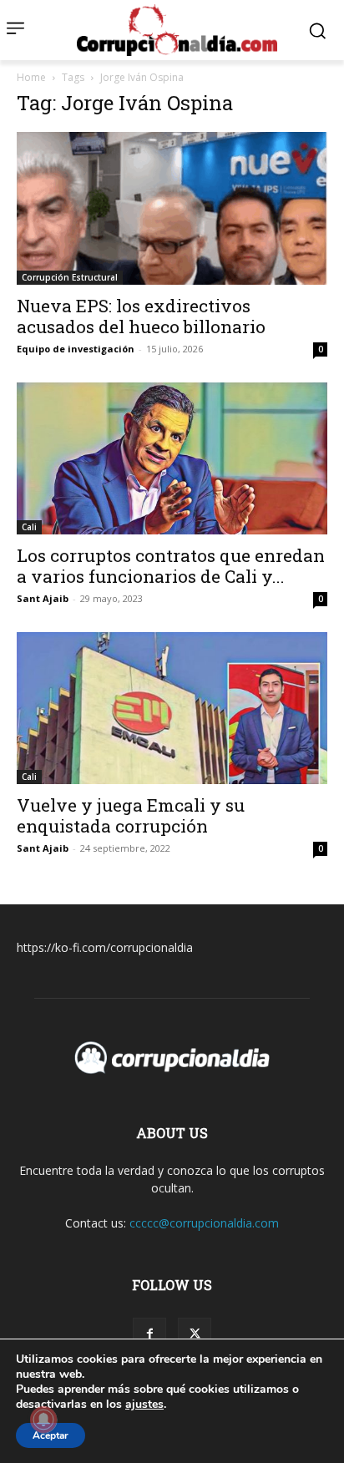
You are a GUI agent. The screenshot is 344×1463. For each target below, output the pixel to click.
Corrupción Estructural (70, 277)
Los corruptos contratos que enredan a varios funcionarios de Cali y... (171, 566)
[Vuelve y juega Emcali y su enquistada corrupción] (172, 708)
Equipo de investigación (75, 348)
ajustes (144, 1404)
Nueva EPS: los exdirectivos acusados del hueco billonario (141, 316)
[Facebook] (149, 1334)
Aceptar (50, 1435)
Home (31, 77)
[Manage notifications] (43, 1419)
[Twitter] (194, 1334)
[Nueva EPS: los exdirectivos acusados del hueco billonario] (172, 208)
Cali (29, 527)
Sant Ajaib (42, 598)
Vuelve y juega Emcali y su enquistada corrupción (131, 815)
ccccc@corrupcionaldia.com (204, 1223)
